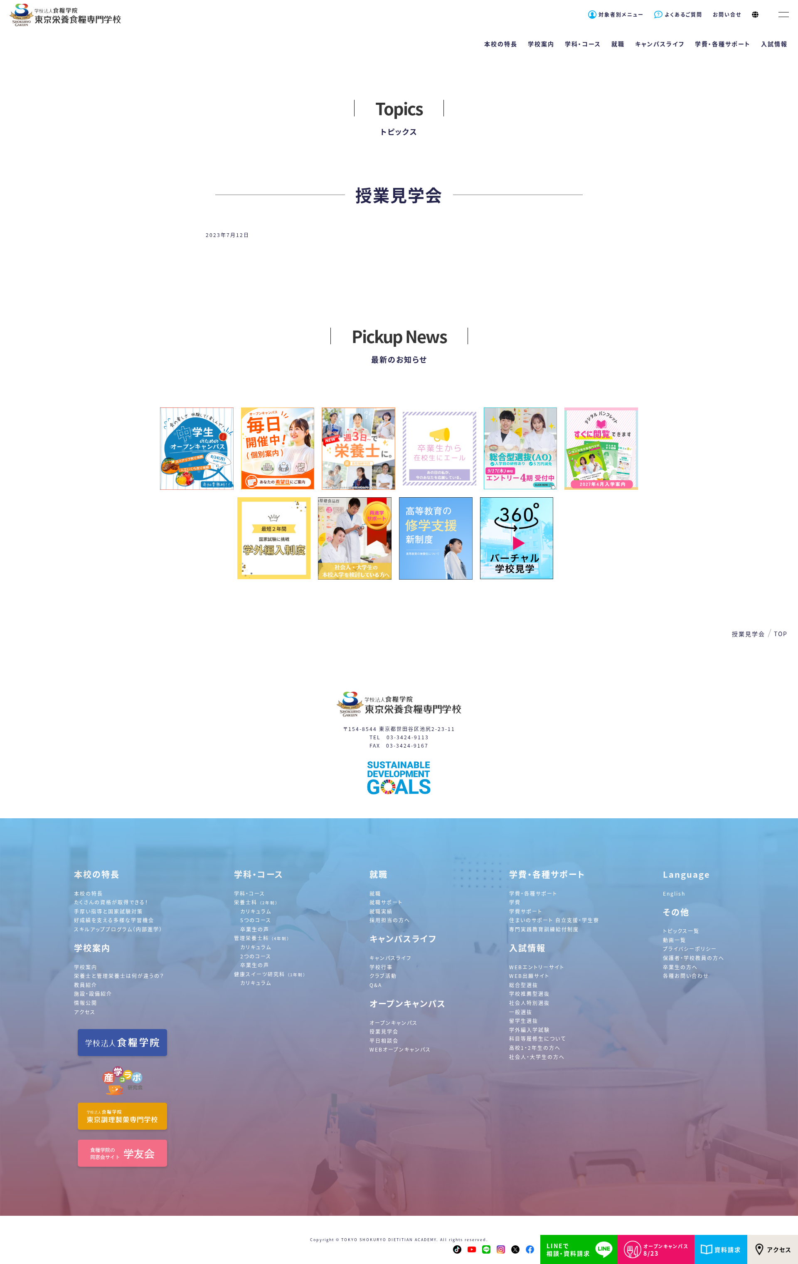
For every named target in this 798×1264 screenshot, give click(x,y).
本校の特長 (88, 893)
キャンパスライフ (390, 957)
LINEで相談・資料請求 (568, 1249)
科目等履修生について (537, 1038)
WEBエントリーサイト (536, 966)
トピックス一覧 (681, 930)
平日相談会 (384, 1040)
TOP (781, 634)
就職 (375, 893)
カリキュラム (255, 911)
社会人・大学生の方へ (537, 1056)
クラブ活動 (383, 975)
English (674, 893)
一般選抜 (520, 1011)
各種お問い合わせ (686, 975)
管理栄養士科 (262, 937)
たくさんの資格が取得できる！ (111, 902)
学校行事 (381, 966)
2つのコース (255, 956)
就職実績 (381, 911)
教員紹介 (85, 984)
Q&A (375, 984)
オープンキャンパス (393, 1022)
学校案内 (85, 966)
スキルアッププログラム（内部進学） (118, 929)
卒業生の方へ (680, 966)
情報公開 (85, 1002)
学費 (515, 902)
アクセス (779, 1249)
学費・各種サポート (533, 893)
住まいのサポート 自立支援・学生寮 (554, 919)
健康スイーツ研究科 (270, 974)
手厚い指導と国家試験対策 (108, 911)
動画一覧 (674, 939)
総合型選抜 (523, 984)
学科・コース (249, 893)
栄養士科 (256, 902)
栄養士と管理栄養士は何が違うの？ (119, 975)
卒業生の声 (254, 929)
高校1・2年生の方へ (535, 1047)
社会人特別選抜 (529, 1002)
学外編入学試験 (529, 1029)
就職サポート (386, 902)
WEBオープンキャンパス (400, 1049)
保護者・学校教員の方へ (693, 957)
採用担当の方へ (389, 919)
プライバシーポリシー (690, 948)
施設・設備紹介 (93, 993)
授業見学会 (384, 1031)
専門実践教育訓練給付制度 (544, 929)
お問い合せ (727, 14)
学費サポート (525, 911)
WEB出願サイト (529, 975)
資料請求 (727, 1249)
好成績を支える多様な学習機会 (114, 919)
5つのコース (255, 919)
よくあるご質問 (683, 14)
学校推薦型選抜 (529, 993)
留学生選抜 (523, 1020)
